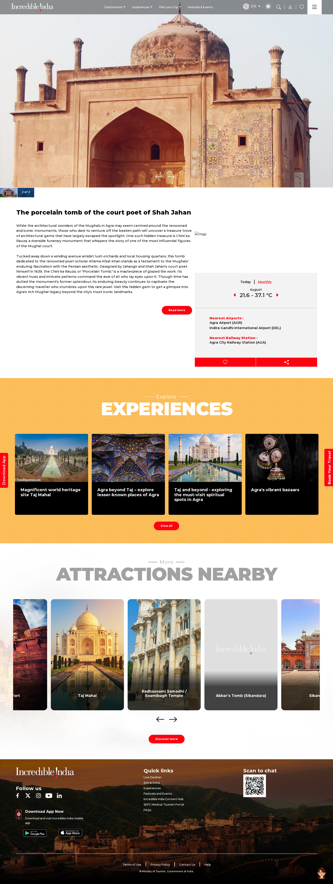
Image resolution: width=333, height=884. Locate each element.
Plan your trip (168, 7)
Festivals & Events (200, 7)
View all (166, 525)
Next (171, 176)
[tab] (246, 282)
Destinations (113, 7)
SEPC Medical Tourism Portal (164, 804)
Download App (4, 470)
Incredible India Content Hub (163, 799)
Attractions (152, 782)
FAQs (147, 810)
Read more (177, 310)
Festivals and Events (158, 793)
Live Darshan (153, 777)
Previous (158, 176)
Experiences (140, 7)
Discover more (166, 739)
